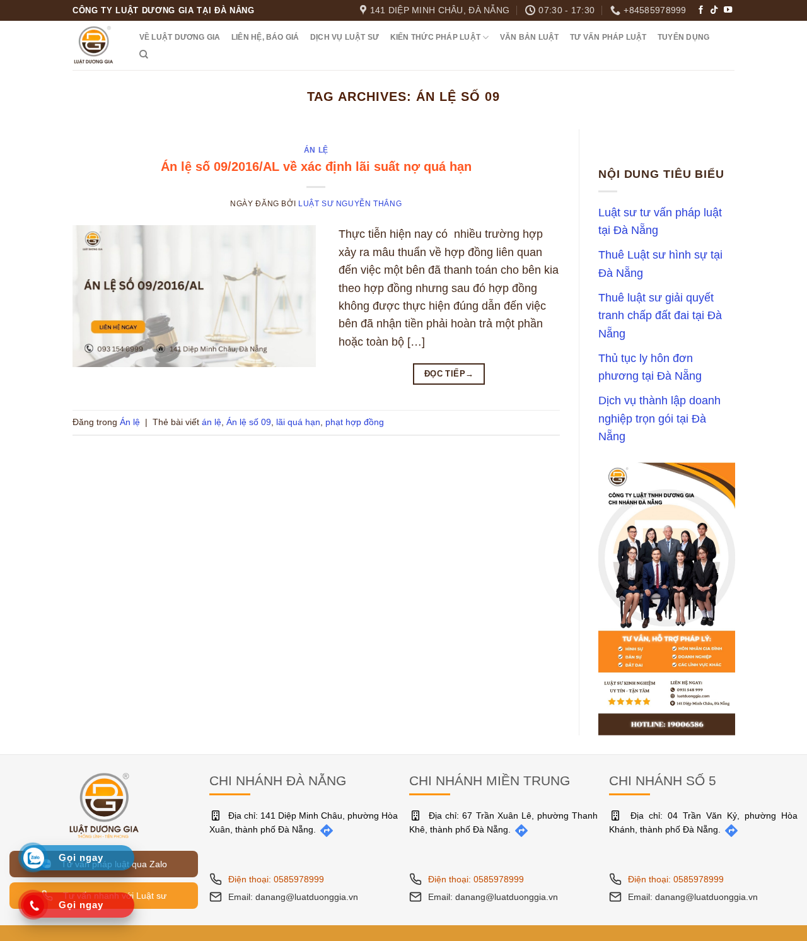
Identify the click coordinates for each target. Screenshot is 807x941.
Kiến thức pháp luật (435, 37)
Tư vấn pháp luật (608, 37)
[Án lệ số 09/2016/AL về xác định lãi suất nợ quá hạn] (194, 295)
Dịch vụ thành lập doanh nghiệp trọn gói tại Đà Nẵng (659, 419)
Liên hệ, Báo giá (265, 37)
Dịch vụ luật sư (344, 37)
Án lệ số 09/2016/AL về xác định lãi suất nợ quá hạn (316, 166)
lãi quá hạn (298, 422)
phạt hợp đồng (354, 422)
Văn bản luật (529, 37)
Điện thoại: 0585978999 (276, 879)
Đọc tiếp (449, 373)
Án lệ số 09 (248, 422)
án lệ (211, 422)
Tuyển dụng (683, 37)
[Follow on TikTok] (714, 10)
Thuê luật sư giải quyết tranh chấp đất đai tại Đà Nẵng (660, 315)
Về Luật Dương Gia (180, 37)
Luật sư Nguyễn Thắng (350, 203)
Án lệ (316, 150)
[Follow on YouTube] (728, 10)
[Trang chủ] (104, 805)
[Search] (144, 54)
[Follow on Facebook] (701, 10)
